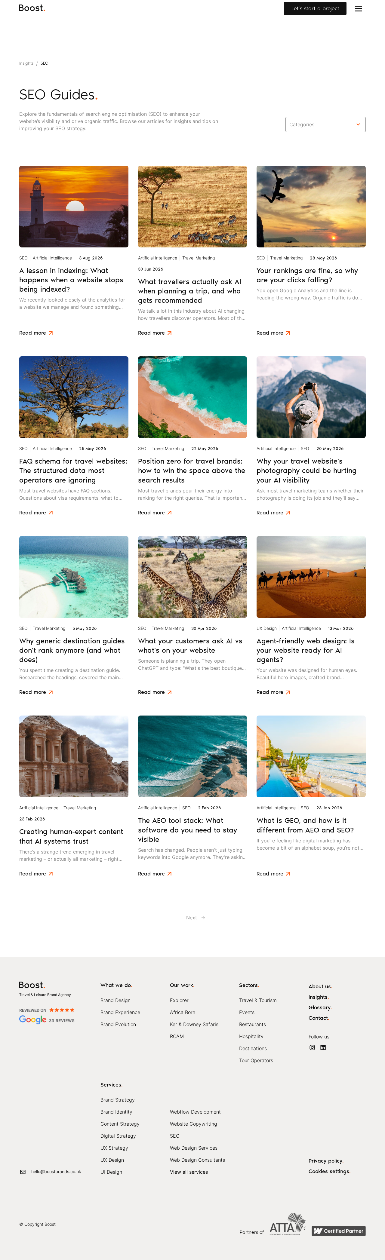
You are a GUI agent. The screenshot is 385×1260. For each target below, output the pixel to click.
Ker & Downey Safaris (194, 1024)
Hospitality (251, 1036)
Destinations (253, 1048)
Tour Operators (256, 1060)
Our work (182, 985)
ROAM (177, 1036)
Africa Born (182, 1012)
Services (111, 1084)
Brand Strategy (117, 1100)
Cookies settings (330, 1171)
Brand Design (115, 1000)
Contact (319, 1018)
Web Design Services (193, 1148)
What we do (116, 985)
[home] (34, 8)
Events (246, 1012)
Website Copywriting (193, 1124)
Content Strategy (120, 1124)
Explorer (179, 1000)
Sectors (249, 985)
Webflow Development (195, 1112)
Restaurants (252, 1024)
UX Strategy (114, 1148)
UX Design (112, 1160)
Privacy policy (326, 1160)
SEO (175, 1136)
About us (320, 986)
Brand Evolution (118, 1024)
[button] (358, 8)
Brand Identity (116, 1112)
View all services (189, 1172)
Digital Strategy (118, 1136)
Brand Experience (120, 1012)
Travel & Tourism (258, 1000)
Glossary (320, 1007)
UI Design (111, 1172)
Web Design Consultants (197, 1160)
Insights (319, 997)
